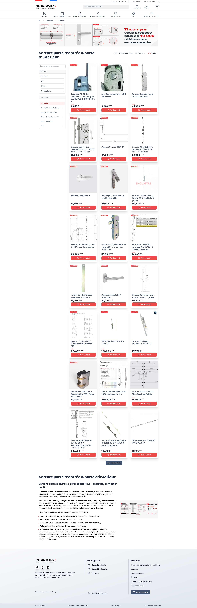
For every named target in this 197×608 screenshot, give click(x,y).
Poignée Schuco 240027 (112, 147)
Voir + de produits (113, 463)
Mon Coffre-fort (47, 121)
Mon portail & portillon (49, 112)
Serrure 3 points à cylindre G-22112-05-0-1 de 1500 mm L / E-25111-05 (113, 442)
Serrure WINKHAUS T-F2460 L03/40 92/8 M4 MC (81, 343)
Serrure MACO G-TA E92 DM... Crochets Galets (143, 393)
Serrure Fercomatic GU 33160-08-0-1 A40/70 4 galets (143, 198)
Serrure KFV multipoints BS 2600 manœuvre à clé (113, 393)
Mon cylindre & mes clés (50, 117)
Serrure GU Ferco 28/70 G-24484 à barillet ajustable (83, 245)
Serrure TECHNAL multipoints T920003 (142, 342)
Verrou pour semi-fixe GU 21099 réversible (113, 197)
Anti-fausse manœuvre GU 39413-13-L (113, 95)
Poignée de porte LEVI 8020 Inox (111, 296)
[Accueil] (39, 20)
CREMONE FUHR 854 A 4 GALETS (112, 342)
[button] (140, 53)
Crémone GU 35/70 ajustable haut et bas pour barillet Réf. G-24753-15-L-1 (83, 98)
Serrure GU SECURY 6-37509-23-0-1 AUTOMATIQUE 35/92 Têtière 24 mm (81, 444)
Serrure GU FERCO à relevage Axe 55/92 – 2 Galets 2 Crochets (142, 246)
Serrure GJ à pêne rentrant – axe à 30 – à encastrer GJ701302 (113, 246)
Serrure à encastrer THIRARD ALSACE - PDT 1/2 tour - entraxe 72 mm (83, 149)
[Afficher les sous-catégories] (63, 103)
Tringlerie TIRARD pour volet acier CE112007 (81, 296)
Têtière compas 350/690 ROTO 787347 (143, 441)
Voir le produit (85, 110)
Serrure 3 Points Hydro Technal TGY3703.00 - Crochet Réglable (142, 149)
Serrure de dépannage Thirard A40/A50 (142, 95)
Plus (42, 126)
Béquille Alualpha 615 (80, 196)
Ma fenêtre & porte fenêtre (51, 108)
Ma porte (44, 103)
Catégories (49, 20)
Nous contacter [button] (142, 592)
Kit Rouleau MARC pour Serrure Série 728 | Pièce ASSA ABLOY (82, 394)
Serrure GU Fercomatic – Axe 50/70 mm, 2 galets (143, 296)
